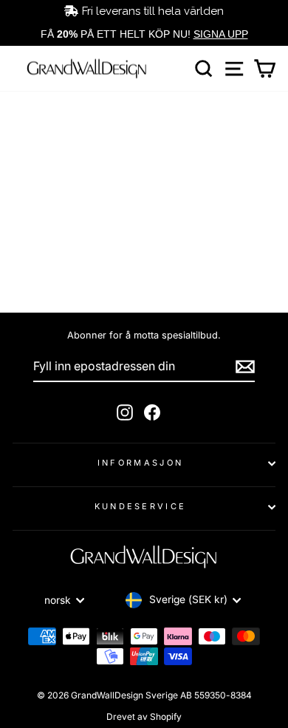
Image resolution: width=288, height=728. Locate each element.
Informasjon (140, 462)
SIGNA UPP (220, 34)
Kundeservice (141, 506)
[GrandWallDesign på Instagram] (125, 412)
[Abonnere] (245, 366)
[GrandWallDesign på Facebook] (152, 412)
